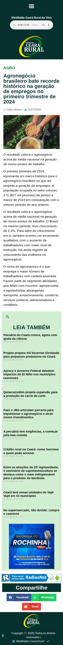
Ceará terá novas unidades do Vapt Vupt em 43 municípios (28, 494)
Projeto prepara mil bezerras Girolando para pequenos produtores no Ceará (31, 354)
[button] (31, 6)
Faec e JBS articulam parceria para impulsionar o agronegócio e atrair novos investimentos (28, 413)
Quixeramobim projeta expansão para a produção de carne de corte (30, 394)
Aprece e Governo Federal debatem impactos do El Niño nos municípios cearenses (29, 374)
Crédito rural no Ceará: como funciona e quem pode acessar (31, 451)
